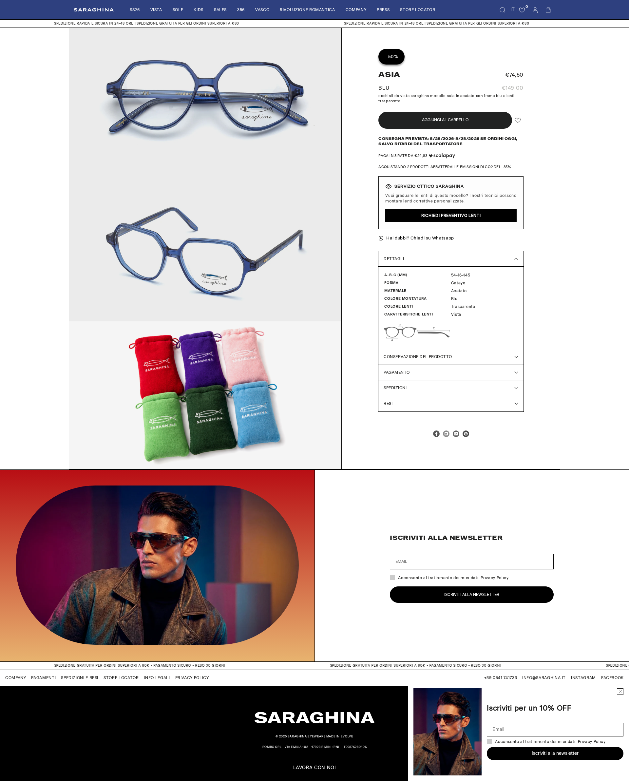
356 (241, 10)
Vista (156, 10)
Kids (198, 10)
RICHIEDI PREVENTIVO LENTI (451, 215)
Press (383, 10)
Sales (220, 10)
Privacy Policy (192, 678)
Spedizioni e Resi (79, 678)
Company (356, 10)
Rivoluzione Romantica (307, 10)
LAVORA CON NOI (314, 768)
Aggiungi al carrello (445, 120)
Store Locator (417, 10)
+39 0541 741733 (500, 678)
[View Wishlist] (522, 10)
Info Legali (157, 678)
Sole (178, 10)
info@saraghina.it (544, 678)
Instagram (583, 678)
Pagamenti (43, 678)
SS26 (135, 10)
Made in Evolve (339, 736)
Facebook (612, 678)
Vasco (262, 10)
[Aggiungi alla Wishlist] (518, 120)
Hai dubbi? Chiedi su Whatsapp (420, 238)
